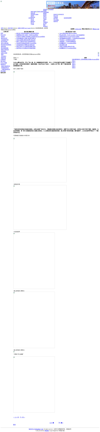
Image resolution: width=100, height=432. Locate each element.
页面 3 (73, 62)
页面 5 (73, 66)
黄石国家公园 (63, 44)
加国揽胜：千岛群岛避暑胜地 (67, 41)
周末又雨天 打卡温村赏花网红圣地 (25, 46)
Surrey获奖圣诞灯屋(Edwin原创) (68, 33)
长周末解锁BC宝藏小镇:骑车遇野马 (26, 38)
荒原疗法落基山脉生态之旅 (66, 46)
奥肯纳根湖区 (4, 48)
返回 (14, 424)
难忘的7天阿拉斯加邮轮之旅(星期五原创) (27, 33)
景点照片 (3, 56)
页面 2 (73, 61)
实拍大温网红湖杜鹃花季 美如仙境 (25, 40)
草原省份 (3, 51)
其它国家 (3, 71)
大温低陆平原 (4, 39)
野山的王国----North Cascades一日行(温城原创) (72, 35)
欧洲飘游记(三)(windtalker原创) (67, 48)
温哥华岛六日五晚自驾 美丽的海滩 (25, 48)
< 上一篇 (51, 422)
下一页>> (22, 417)
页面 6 (73, 67)
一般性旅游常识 (5, 69)
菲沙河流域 (4, 41)
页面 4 (73, 64)
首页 (2, 28)
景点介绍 (3, 35)
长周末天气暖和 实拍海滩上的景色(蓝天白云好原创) (30, 36)
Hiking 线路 (4, 62)
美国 (2, 54)
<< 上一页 (16, 417)
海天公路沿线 (4, 43)
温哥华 (3, 36)
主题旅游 (3, 59)
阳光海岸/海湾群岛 (6, 44)
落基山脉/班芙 (5, 49)
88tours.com (96, 29)
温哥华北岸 (4, 38)
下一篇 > (61, 422)
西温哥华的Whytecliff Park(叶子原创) (69, 36)
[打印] (98, 53)
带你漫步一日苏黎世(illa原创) (67, 40)
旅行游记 (10, 28)
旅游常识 (3, 64)
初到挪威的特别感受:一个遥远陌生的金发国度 (72, 38)
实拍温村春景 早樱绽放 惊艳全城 (25, 44)
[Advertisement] (7, 97)
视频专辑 (3, 58)
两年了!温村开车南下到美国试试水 (25, 41)
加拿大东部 (4, 53)
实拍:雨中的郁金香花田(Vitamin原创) (26, 43)
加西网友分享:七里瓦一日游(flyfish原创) (27, 35)
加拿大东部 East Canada (24, 28)
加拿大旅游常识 (5, 66)
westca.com (78, 29)
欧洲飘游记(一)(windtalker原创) (67, 43)
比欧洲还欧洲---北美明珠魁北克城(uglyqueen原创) (85, 59)
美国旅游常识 (5, 67)
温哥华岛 (3, 46)
